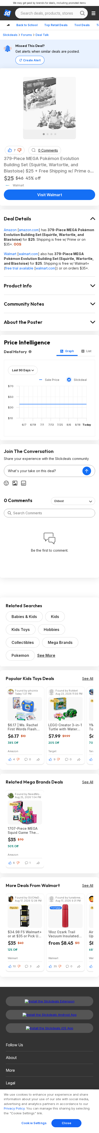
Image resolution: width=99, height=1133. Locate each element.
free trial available (19, 268)
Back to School (26, 25)
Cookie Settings (34, 1123)
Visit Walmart (49, 194)
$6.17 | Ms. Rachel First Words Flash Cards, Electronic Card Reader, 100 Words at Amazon (23, 727)
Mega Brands (60, 642)
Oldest (59, 501)
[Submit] (10, 513)
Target (52, 751)
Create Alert (32, 60)
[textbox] (43, 471)
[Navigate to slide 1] (44, 134)
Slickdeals (10, 35)
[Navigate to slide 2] (48, 134)
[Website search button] (82, 13)
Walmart (10, 254)
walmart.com (28, 254)
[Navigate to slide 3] (51, 134)
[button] (19, 150)
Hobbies (51, 629)
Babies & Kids (24, 616)
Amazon (10, 230)
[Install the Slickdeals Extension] (49, 1001)
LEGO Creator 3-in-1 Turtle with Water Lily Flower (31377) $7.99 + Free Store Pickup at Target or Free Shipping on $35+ (65, 727)
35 (55, 966)
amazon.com (29, 230)
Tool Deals (82, 25)
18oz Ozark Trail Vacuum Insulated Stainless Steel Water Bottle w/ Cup (65, 934)
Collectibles (23, 642)
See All (87, 678)
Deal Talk (42, 35)
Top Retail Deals (56, 25)
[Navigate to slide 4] (55, 134)
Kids (55, 616)
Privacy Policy (14, 1108)
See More (46, 655)
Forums (26, 35)
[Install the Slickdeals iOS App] (49, 1028)
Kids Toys (21, 629)
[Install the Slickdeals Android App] (49, 1014)
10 (14, 966)
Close (66, 1123)
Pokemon (20, 655)
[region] (49, 1111)
